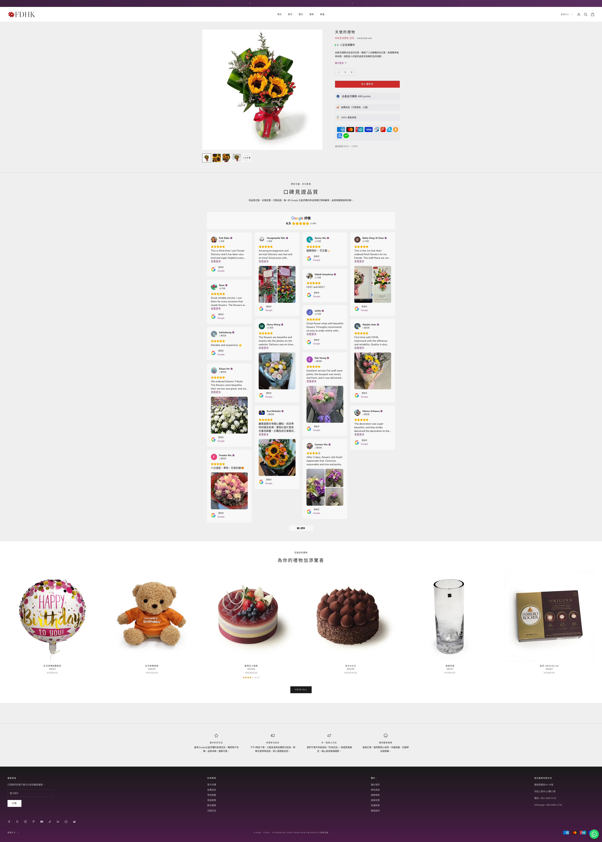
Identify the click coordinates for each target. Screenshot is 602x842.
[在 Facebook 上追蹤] (9, 821)
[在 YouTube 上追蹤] (41, 821)
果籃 (322, 14)
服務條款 (375, 795)
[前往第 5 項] (246, 158)
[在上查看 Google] (214, 239)
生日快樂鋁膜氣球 (52, 667)
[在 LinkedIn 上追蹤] (58, 821)
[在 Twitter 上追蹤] (17, 821)
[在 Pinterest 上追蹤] (33, 821)
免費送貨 (211, 789)
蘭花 (301, 14)
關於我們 (375, 784)
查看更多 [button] (216, 261)
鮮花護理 (211, 805)
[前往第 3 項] (226, 158)
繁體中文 (565, 14)
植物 (311, 14)
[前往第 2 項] (216, 158)
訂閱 (14, 803)
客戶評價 (211, 784)
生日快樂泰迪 (151, 667)
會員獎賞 (211, 800)
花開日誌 (211, 810)
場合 (279, 14)
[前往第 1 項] (206, 158)
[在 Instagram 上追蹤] (25, 821)
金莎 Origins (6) (549, 667)
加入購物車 (367, 84)
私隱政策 (375, 805)
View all (301, 689)
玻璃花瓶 (450, 667)
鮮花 (290, 14)
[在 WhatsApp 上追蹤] (66, 821)
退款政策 (375, 800)
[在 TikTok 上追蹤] (49, 821)
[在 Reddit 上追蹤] (74, 821)
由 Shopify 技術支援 (318, 832)
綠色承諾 (375, 789)
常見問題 (211, 795)
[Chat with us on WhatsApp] (594, 834)
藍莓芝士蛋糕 (251, 667)
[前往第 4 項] (236, 158)
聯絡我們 (375, 810)
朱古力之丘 (350, 667)
